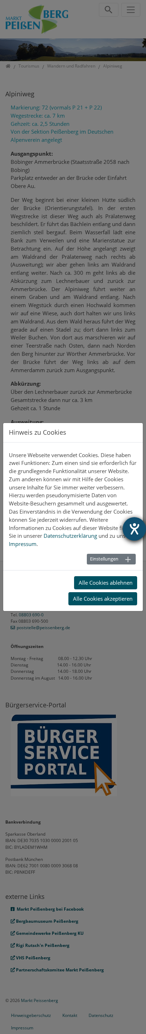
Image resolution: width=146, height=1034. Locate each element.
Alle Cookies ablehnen (106, 582)
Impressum (22, 543)
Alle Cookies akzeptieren (103, 598)
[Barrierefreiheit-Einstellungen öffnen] (134, 529)
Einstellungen (104, 559)
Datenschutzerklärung (70, 535)
